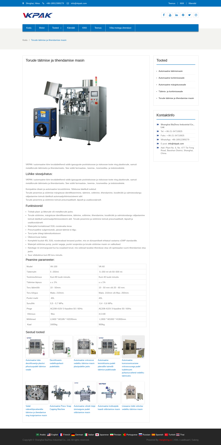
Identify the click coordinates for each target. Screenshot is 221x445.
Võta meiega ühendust (120, 27)
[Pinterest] (183, 15)
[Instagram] (195, 15)
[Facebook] (163, 15)
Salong (195, 440)
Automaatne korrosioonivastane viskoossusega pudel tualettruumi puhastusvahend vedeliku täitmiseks (133, 368)
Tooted (55, 27)
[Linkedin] (176, 15)
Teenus (171, 3)
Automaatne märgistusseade (172, 84)
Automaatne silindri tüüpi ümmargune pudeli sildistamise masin (84, 409)
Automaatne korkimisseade (171, 78)
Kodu (28, 27)
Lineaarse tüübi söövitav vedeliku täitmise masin (132, 407)
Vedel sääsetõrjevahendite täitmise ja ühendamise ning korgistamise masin (36, 411)
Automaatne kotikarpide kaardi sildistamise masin (109, 407)
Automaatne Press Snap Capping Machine (60, 407)
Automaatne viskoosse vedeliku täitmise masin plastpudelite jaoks (84, 363)
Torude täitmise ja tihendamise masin (176, 98)
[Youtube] (170, 15)
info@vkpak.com (79, 3)
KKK (182, 3)
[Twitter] (189, 15)
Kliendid (192, 3)
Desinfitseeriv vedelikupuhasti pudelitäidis (56, 363)
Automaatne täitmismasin (171, 71)
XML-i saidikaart (182, 440)
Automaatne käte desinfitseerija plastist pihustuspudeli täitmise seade (36, 365)
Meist (42, 27)
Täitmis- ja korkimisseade (171, 91)
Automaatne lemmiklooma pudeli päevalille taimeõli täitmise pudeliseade (107, 365)
